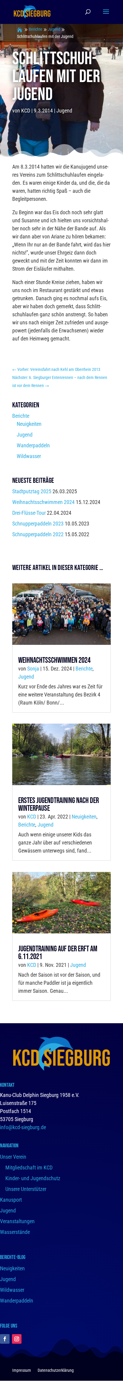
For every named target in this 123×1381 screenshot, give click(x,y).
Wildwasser (29, 456)
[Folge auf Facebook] (5, 1339)
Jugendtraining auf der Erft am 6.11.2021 (57, 952)
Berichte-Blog (12, 1257)
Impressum (21, 1370)
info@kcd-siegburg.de (23, 1127)
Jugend (54, 29)
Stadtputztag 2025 (31, 491)
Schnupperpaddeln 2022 (38, 534)
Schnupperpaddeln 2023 (38, 523)
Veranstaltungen (17, 1221)
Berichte (35, 29)
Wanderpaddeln (33, 445)
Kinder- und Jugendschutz (32, 1178)
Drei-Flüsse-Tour (29, 513)
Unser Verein (13, 1157)
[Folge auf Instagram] (16, 1339)
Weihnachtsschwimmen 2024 (43, 502)
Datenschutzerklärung (56, 1370)
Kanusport (11, 1200)
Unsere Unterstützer (25, 1189)
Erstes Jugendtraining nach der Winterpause (58, 804)
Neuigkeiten (29, 424)
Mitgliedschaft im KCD (29, 1167)
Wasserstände (15, 1232)
